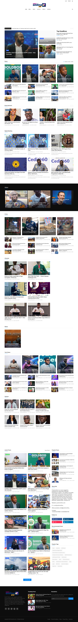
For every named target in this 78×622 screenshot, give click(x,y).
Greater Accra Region (64, 563)
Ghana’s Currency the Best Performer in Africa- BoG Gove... (38, 173)
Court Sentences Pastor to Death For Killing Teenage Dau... (42, 250)
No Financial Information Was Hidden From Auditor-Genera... (65, 79)
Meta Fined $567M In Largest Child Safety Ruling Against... (42, 382)
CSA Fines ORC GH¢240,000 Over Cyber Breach (43, 376)
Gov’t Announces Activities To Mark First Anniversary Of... (67, 460)
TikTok (60, 559)
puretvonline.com (61, 502)
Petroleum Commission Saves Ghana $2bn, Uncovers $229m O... (65, 91)
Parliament (58, 548)
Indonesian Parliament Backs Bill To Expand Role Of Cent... (12, 344)
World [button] (44, 9)
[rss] (17, 609)
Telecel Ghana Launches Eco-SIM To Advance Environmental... (42, 388)
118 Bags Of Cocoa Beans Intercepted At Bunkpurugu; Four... (11, 231)
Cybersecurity (64, 557)
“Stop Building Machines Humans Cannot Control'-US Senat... (19, 382)
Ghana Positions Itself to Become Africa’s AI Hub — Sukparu (46, 369)
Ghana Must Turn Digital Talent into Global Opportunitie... (30, 370)
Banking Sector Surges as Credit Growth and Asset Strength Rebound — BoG (26, 28)
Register (69, 0)
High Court (54, 566)
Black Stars (58, 563)
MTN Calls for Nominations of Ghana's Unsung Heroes (66, 388)
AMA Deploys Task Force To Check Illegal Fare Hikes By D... (47, 79)
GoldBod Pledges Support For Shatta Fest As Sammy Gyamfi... (64, 123)
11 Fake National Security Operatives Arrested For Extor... (42, 244)
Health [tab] (72, 61)
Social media (60, 566)
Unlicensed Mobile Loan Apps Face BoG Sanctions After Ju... (15, 173)
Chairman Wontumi (66, 559)
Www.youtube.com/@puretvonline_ (61, 508)
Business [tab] (66, 61)
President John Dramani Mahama (58, 554)
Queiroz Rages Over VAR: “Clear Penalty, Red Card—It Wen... (42, 601)
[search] (72, 9)
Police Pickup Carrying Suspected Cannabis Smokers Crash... (42, 85)
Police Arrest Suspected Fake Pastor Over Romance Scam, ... (18, 244)
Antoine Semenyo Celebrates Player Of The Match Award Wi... (43, 595)
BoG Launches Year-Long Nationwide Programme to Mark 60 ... (60, 173)
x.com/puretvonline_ (58, 505)
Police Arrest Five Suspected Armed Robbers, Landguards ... (65, 250)
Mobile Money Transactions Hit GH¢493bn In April (65, 530)
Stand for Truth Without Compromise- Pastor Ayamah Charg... (14, 297)
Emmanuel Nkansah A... (9, 56)
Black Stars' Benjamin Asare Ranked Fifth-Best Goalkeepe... (43, 607)
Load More (27, 579)
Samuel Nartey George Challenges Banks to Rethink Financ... (66, 376)
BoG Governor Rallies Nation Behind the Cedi (38, 149)
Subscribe (71, 598)
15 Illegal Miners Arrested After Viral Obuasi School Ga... (65, 232)
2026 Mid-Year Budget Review (57, 550)
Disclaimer (71, 619)
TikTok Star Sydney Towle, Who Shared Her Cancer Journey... (66, 382)
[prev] (71, 28)
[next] (72, 28)
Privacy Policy (65, 619)
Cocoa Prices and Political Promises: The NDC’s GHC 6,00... (42, 410)
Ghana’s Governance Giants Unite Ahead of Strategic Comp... (11, 426)
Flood (53, 548)
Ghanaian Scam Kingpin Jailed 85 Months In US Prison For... (65, 238)
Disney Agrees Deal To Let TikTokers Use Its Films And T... (19, 388)
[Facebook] (6, 609)
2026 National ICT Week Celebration (62, 561)
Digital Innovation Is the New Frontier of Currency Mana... (15, 149)
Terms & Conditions (54, 619)
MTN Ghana (63, 548)
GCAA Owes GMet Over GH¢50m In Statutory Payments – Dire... (65, 97)
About (60, 619)
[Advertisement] (39, 19)
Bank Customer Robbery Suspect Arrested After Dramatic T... (65, 244)
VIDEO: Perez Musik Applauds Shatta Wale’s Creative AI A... (47, 123)
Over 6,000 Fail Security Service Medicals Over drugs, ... (46, 41)
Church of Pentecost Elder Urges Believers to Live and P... (39, 318)
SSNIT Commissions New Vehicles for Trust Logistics (19, 85)
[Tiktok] (11, 609)
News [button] (29, 9)
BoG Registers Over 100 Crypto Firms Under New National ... (61, 149)
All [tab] (63, 61)
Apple (53, 563)
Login (66, 0)
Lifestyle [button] (38, 9)
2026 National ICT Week (56, 557)
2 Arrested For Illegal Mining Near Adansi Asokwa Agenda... (18, 250)
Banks (53, 561)
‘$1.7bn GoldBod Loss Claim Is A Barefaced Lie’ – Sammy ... (41, 91)
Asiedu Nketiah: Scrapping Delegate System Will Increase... (66, 454)
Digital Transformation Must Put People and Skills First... (65, 370)
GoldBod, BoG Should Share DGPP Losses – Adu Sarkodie (29, 79)
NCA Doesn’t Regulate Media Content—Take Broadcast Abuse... (67, 537)
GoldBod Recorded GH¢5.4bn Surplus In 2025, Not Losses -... (12, 79)
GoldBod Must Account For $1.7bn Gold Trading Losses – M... (19, 97)
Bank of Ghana (55, 559)
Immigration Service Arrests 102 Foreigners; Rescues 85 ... (41, 238)
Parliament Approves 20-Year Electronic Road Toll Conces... (67, 473)
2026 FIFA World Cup (68, 554)
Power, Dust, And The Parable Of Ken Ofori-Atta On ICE (11, 410)
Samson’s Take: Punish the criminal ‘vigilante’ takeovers (43, 426)
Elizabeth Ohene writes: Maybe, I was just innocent (26, 426)
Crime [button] (34, 9)
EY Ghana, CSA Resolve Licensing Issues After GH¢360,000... (43, 97)
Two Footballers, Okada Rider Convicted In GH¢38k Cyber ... (30, 232)
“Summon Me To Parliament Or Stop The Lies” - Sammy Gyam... (66, 85)
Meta (70, 561)
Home (26, 9)
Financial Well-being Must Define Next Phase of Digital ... (12, 370)
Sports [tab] (69, 61)
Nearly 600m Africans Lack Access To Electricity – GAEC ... (19, 91)
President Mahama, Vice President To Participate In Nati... (66, 466)
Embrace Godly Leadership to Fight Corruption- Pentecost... (14, 277)
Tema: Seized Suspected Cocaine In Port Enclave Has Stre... (46, 231)
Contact (48, 619)
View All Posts (47, 450)
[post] (21, 44)
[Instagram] (8, 609)
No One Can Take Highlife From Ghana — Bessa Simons (12, 123)
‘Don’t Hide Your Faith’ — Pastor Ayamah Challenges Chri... (38, 277)
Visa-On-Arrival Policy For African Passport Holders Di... (46, 55)
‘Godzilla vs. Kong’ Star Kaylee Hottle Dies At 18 (29, 123)
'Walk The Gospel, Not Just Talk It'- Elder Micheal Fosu (15, 318)
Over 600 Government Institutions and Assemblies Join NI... (19, 376)
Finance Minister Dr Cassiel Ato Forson (59, 552)
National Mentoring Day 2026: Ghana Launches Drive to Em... (37, 297)
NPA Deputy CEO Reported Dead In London (66, 479)
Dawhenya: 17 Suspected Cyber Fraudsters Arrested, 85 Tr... (18, 238)
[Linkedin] (14, 609)
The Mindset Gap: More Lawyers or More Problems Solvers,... (27, 410)
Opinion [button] (48, 9)
